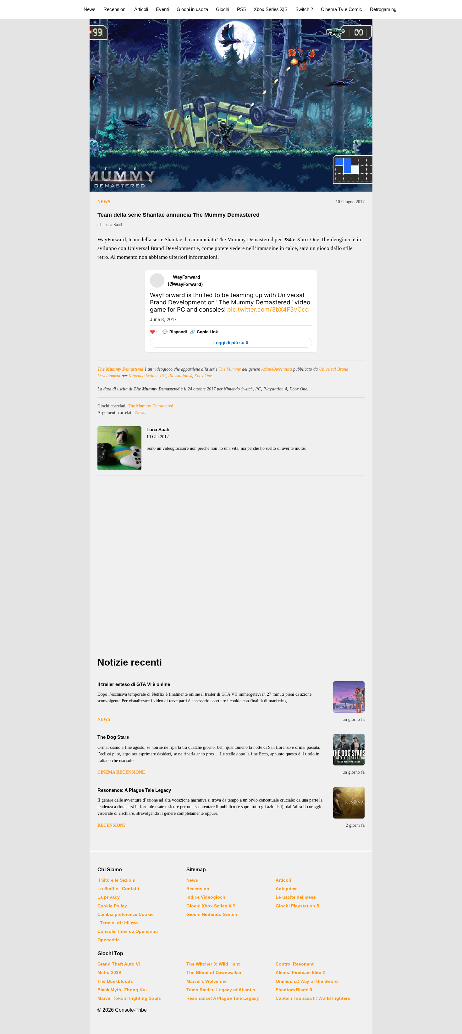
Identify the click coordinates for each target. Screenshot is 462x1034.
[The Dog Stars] (349, 749)
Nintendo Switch (143, 375)
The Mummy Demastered (120, 369)
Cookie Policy (112, 905)
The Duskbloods (115, 981)
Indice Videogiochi (206, 897)
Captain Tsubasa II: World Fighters (313, 998)
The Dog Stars (113, 737)
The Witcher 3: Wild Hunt (213, 963)
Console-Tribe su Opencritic (127, 931)
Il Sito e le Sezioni (116, 880)
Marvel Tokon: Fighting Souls (129, 998)
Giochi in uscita (192, 9)
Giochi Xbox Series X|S (210, 905)
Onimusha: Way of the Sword (307, 981)
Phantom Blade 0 (294, 989)
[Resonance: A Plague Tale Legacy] (349, 803)
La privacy (108, 897)
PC (163, 375)
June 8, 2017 (163, 319)
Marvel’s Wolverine (206, 981)
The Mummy (230, 369)
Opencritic (108, 939)
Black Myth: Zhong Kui (122, 989)
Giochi (222, 9)
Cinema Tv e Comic (341, 9)
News (90, 9)
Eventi (162, 9)
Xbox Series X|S (271, 9)
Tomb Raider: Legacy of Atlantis (220, 989)
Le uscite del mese (296, 897)
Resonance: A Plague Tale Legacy (134, 790)
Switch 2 (304, 9)
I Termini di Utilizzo (117, 922)
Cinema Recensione (121, 772)
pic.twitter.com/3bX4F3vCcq (268, 309)
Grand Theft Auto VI (118, 963)
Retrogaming (383, 9)
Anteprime (287, 888)
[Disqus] (231, 568)
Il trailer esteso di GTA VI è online (133, 684)
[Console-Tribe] (38, 9)
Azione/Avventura (276, 369)
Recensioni (114, 9)
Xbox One (203, 375)
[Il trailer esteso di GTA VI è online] (349, 697)
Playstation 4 (180, 375)
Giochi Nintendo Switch (211, 914)
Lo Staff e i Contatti (118, 888)
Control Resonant (295, 963)
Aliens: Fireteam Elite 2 (300, 972)
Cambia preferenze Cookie (125, 914)
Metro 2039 (109, 972)
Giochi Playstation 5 (297, 905)
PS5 (241, 9)
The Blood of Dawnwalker (213, 972)
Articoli (141, 9)
